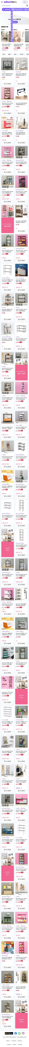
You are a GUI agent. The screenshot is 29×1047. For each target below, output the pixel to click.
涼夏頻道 (11, 25)
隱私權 (14, 1044)
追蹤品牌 (14, 22)
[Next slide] (13, 64)
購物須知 (20, 1040)
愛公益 (11, 37)
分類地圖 (20, 1044)
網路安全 (9, 1044)
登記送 (11, 13)
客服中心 (8, 1040)
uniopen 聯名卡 (18, 9)
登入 (25, 2)
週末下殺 (11, 31)
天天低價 (11, 22)
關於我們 (14, 1040)
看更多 (11, 40)
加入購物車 (8, 83)
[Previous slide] (2, 64)
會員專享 (11, 34)
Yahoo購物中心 (10, 2)
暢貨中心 (11, 16)
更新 (25, 1037)
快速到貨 (11, 19)
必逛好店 (11, 28)
